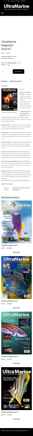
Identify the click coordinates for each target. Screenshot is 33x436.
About (13, 1)
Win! (9, 1)
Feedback (23, 1)
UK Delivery (15, 187)
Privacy (17, 1)
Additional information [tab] (16, 81)
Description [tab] (4, 81)
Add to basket (18, 71)
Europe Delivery (22, 187)
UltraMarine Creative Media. (11, 430)
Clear (8, 65)
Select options (16, 252)
